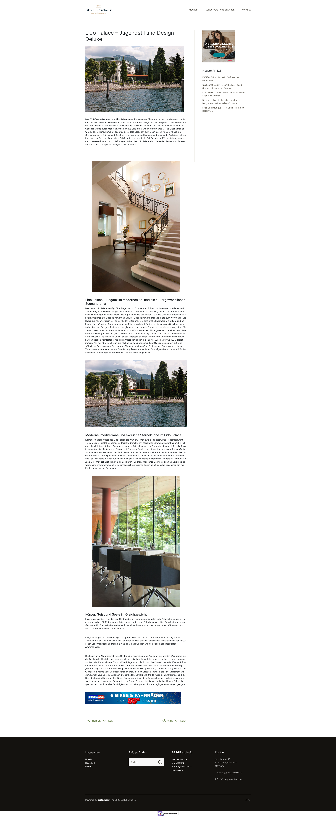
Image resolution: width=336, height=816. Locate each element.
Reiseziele (90, 763)
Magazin (193, 10)
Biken (88, 766)
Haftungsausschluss (182, 766)
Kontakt (246, 10)
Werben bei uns (179, 759)
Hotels (88, 759)
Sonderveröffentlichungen (220, 10)
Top (248, 799)
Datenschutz (178, 763)
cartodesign (104, 800)
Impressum (177, 770)
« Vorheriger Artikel (99, 720)
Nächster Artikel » (174, 720)
